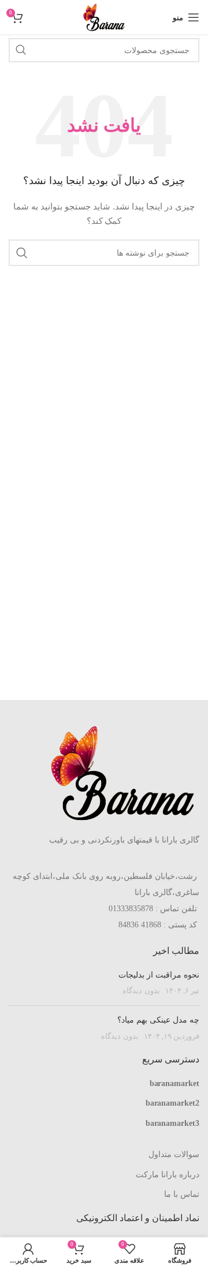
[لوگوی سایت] (104, 16)
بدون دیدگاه (141, 991)
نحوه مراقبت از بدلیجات (158, 974)
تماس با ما (181, 1194)
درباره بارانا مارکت (167, 1174)
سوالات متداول (173, 1154)
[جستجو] (21, 50)
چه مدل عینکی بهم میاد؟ (158, 1019)
